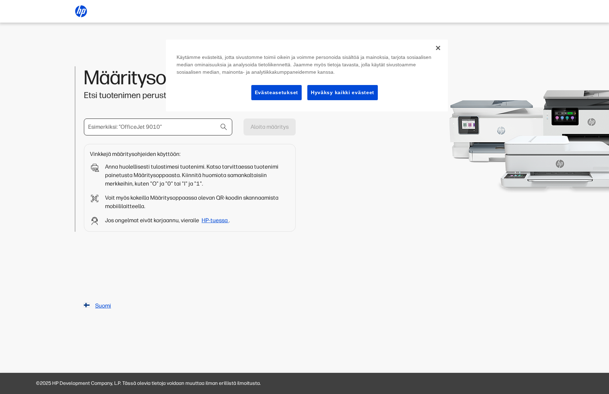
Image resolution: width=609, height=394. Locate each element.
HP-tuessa (215, 220)
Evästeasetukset (277, 92)
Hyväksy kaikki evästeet (342, 92)
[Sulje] (438, 48)
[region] (307, 76)
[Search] (223, 127)
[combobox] (158, 127)
